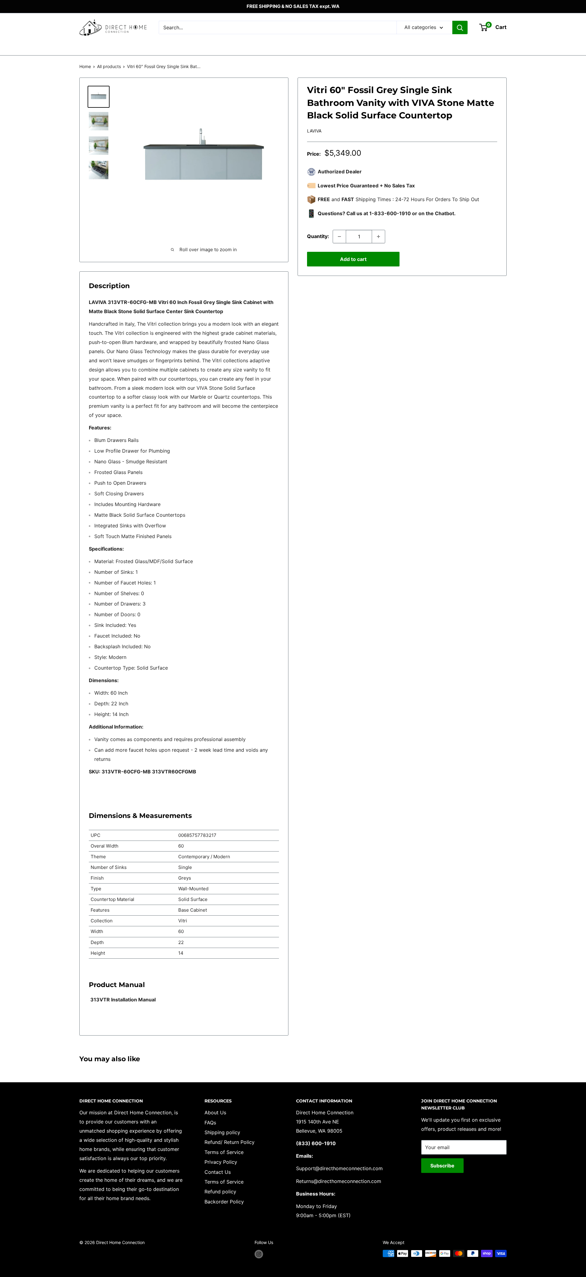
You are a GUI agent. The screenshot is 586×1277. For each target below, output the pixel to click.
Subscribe (442, 1166)
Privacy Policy (220, 1162)
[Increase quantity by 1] (378, 236)
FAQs (210, 1123)
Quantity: (318, 236)
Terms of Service (224, 1152)
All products (109, 66)
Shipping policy (222, 1132)
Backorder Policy (224, 1202)
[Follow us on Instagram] (259, 1254)
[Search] (460, 27)
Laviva (314, 130)
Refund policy (220, 1191)
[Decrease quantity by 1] (339, 236)
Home (85, 66)
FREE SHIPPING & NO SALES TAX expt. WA (293, 6)
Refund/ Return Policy (229, 1142)
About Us (215, 1112)
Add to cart (353, 259)
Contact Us (217, 1172)
